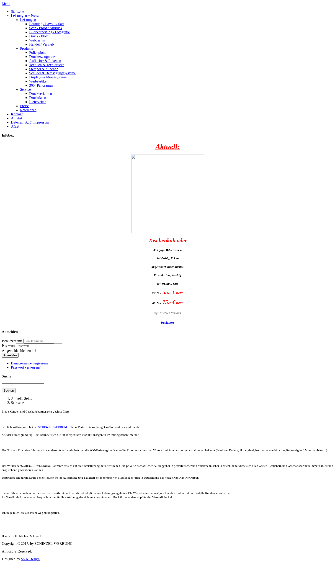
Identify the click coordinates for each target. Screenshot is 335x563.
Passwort (9, 346)
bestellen (167, 322)
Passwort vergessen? (26, 367)
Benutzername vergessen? (29, 363)
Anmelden (10, 355)
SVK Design (30, 559)
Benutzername (12, 341)
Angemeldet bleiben (16, 351)
